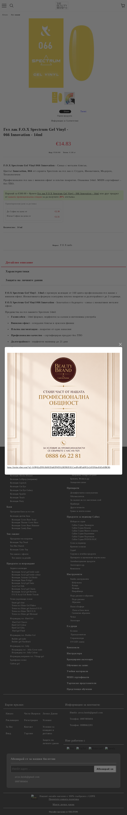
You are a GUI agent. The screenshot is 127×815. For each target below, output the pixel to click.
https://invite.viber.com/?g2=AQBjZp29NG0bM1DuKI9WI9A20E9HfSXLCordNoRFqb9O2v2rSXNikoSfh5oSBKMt (58, 467)
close (120, 344)
